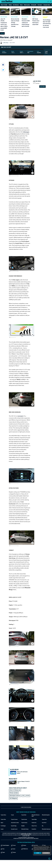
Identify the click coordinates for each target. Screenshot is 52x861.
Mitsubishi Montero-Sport (36, 816)
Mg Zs (2, 822)
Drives (2, 33)
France (14, 845)
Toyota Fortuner (14, 819)
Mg (42, 825)
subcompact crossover (15, 795)
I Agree (37, 852)
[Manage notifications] (49, 859)
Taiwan (14, 852)
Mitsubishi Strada (24, 829)
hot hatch (20, 416)
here (34, 850)
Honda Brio (34, 829)
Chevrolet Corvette (15, 822)
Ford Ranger (3, 825)
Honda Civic (34, 822)
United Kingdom (6, 845)
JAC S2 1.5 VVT (6, 47)
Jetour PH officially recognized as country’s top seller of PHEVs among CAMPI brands (4, 24)
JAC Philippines (13, 798)
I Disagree (46, 852)
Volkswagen (26, 132)
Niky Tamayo (6, 42)
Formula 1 (40, 4)
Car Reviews (16, 4)
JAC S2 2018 (37, 81)
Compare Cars (47, 4)
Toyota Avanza (24, 822)
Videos (10, 4)
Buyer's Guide (4, 4)
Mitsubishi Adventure (46, 829)
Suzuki (2, 829)
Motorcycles (27, 4)
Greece (24, 845)
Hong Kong (35, 845)
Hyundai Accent (14, 829)
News (21, 4)
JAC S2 (27, 795)
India (45, 845)
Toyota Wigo (34, 819)
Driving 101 (33, 4)
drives (11, 790)
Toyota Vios (44, 819)
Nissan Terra (34, 825)
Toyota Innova (24, 819)
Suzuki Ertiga (13, 825)
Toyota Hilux (3, 819)
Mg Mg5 (22, 825)
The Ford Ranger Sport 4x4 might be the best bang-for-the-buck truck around (47, 23)
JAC (23, 81)
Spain (4, 852)
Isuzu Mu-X (44, 822)
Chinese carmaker (14, 792)
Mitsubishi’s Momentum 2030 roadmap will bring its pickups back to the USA (26, 22)
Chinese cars (17, 790)
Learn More (46, 52)
